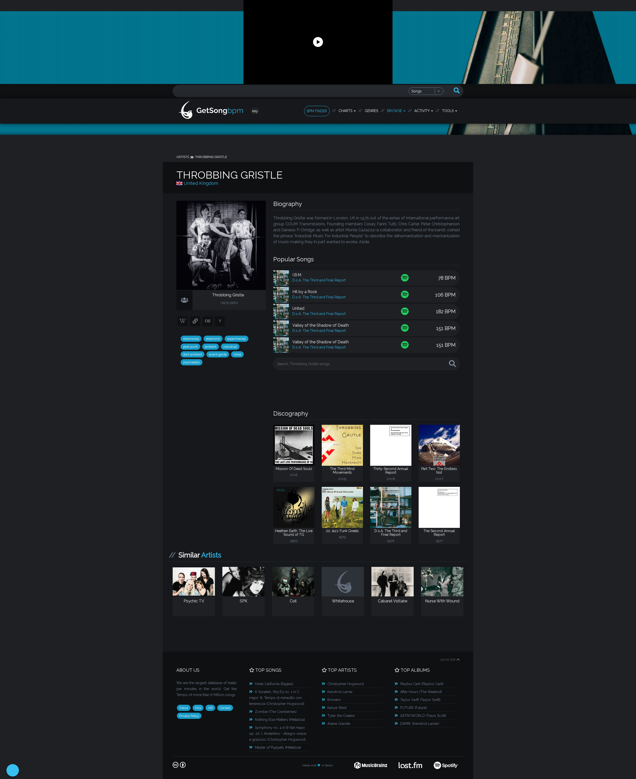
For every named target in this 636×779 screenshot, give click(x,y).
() (274, 684)
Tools (448, 111)
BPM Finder (317, 111)
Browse (395, 111)
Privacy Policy (189, 716)
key (255, 111)
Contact (225, 708)
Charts (346, 111)
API (210, 708)
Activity (422, 111)
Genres (371, 111)
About (183, 708)
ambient (210, 347)
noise (237, 354)
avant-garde (218, 354)
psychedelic (191, 362)
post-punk (190, 347)
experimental (236, 339)
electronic (213, 339)
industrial (230, 347)
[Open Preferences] (12, 770)
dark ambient (192, 354)
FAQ (198, 708)
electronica (191, 339)
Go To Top (447, 660)
